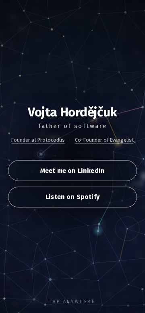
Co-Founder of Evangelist (104, 140)
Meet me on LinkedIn (72, 171)
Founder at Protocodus (38, 140)
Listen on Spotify (72, 197)
